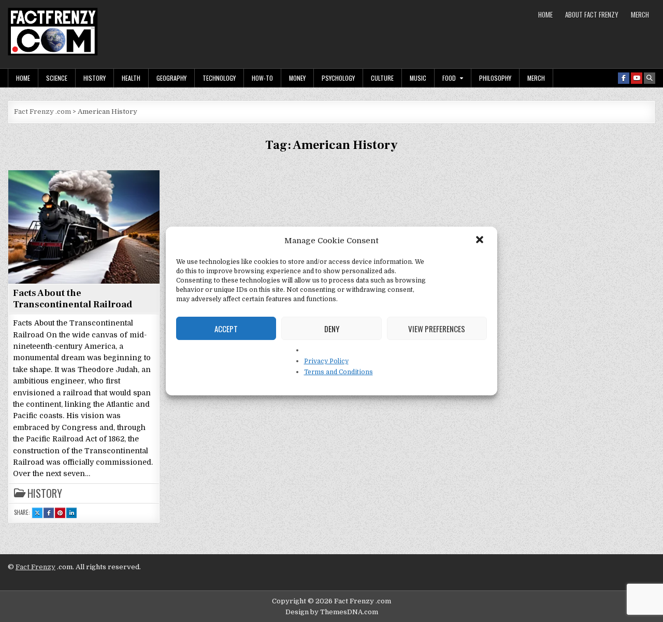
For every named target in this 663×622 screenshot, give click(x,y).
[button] (480, 240)
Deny (331, 328)
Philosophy (495, 77)
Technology (219, 77)
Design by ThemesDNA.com (331, 612)
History (94, 77)
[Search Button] (649, 78)
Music (418, 77)
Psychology (338, 77)
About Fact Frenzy (591, 14)
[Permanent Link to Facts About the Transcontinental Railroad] (84, 227)
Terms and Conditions (338, 372)
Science (56, 77)
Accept (226, 328)
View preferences (436, 328)
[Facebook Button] (623, 78)
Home (545, 14)
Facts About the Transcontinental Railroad (72, 298)
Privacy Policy (326, 361)
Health (131, 77)
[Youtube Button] (636, 78)
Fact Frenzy (35, 567)
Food (449, 77)
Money (297, 77)
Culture (382, 77)
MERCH (640, 14)
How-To (262, 77)
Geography (171, 77)
